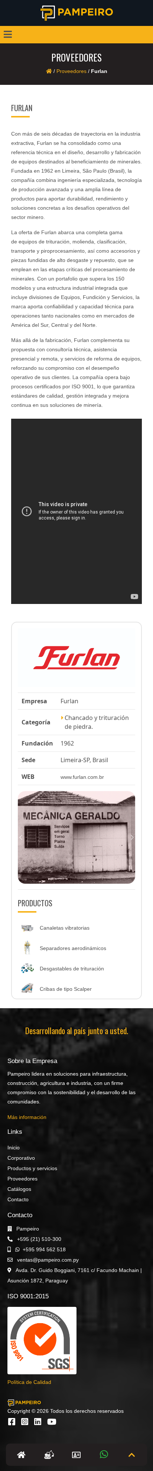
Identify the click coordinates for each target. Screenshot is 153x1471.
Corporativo (21, 1158)
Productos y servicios (32, 1168)
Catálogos (19, 1189)
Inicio (13, 1147)
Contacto (18, 1199)
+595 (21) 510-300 (38, 1239)
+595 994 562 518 (44, 1249)
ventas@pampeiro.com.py (47, 1260)
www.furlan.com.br (82, 777)
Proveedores (71, 71)
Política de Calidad (29, 1382)
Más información (26, 1117)
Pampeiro (27, 1229)
